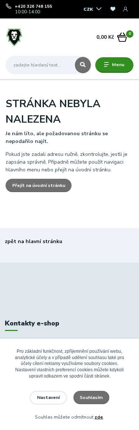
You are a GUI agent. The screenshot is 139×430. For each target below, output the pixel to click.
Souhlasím (91, 397)
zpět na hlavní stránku (33, 241)
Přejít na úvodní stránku (38, 185)
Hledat (83, 65)
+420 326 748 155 (33, 6)
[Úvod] (28, 37)
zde (99, 417)
